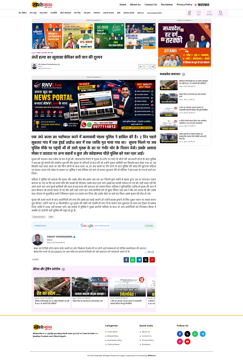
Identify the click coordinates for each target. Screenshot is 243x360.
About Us (135, 5)
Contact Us (151, 5)
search (220, 15)
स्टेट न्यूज (33, 13)
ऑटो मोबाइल (65, 13)
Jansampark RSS (154, 13)
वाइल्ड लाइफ (128, 13)
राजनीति (53, 13)
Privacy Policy (184, 5)
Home (123, 5)
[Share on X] (145, 259)
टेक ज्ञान (87, 13)
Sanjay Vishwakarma (49, 64)
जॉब (118, 13)
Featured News (39, 217)
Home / (34, 53)
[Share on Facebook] (126, 259)
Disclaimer (167, 5)
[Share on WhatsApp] (132, 259)
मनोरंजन (97, 13)
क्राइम (38, 53)
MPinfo (140, 13)
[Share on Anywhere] (152, 259)
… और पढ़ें (149, 252)
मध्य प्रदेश (43, 13)
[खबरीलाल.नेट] (44, 4)
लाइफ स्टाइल (108, 13)
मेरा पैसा (77, 13)
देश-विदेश (23, 13)
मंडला (51, 217)
